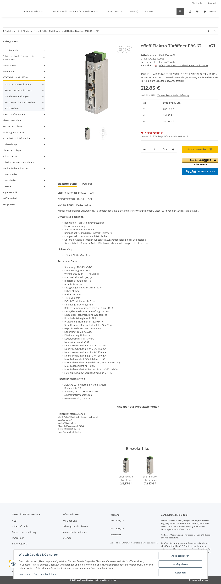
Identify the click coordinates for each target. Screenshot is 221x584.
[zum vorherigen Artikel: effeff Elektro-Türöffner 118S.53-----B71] (208, 31)
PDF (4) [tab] (87, 183)
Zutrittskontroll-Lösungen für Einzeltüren (18, 57)
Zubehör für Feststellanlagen (18, 162)
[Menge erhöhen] (173, 149)
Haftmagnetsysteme (13, 132)
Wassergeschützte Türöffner (20, 102)
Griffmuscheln (10, 198)
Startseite (197, 3)
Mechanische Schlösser (15, 168)
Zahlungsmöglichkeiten (75, 526)
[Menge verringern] (144, 149)
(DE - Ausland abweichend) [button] (176, 136)
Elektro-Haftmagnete (14, 114)
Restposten (9, 204)
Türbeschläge (10, 144)
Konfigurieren (180, 564)
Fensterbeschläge (12, 126)
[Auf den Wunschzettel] (128, 49)
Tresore (7, 186)
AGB (14, 520)
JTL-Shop (204, 579)
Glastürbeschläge (12, 120)
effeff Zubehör (10, 50)
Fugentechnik (10, 192)
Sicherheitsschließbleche (16, 138)
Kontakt (212, 3)
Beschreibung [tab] (67, 183)
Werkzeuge (9, 71)
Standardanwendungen (18, 84)
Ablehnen (180, 572)
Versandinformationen (75, 532)
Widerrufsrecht (20, 526)
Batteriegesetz (20, 543)
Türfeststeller (10, 174)
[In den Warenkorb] (60, 42)
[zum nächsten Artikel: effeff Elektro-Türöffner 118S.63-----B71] (215, 31)
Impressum (24, 574)
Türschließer (9, 180)
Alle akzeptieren (180, 555)
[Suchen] (180, 11)
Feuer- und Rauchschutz (18, 90)
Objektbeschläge (12, 150)
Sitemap (67, 537)
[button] (190, 11)
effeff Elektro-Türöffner (165, 62)
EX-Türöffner (12, 108)
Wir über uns (70, 520)
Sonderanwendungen (17, 96)
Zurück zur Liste (12, 31)
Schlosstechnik (11, 156)
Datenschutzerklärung (45, 574)
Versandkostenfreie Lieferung (173, 95)
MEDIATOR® (9, 65)
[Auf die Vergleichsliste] (120, 49)
